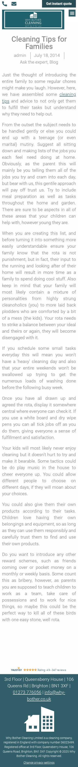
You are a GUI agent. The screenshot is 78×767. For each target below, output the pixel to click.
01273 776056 (27, 692)
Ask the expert (34, 62)
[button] (72, 13)
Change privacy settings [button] (39, 762)
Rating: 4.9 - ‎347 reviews (52, 670)
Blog (54, 62)
